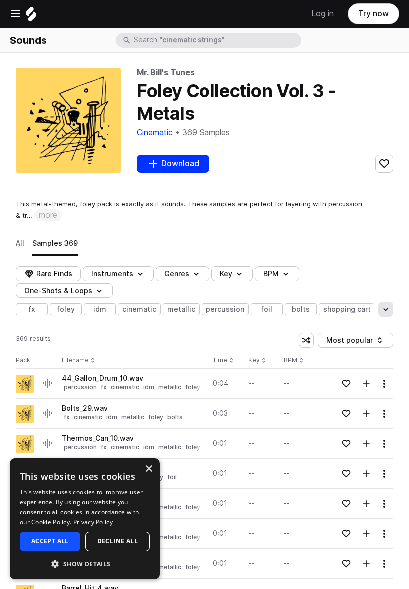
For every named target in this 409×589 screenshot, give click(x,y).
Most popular (353, 342)
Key (258, 360)
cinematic (139, 309)
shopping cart (347, 309)
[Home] (31, 16)
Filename (75, 360)
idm (99, 309)
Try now (373, 13)
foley (66, 309)
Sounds (28, 40)
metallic (181, 309)
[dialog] (85, 518)
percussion (225, 309)
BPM (271, 274)
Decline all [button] (117, 541)
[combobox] (216, 40)
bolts (301, 309)
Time (223, 360)
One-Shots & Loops (58, 290)
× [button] (148, 469)
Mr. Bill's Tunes (166, 72)
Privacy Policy (93, 522)
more (48, 215)
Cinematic (155, 132)
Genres (176, 274)
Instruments (112, 274)
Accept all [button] (50, 541)
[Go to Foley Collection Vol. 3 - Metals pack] (25, 384)
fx (32, 309)
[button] (85, 563)
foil (266, 309)
